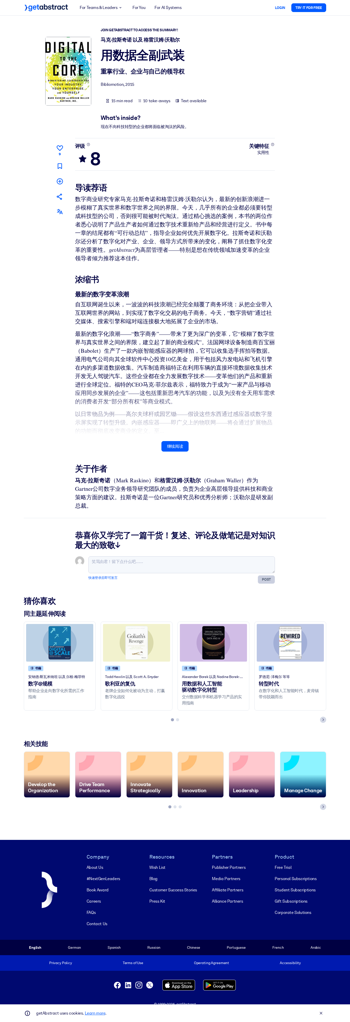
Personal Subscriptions (295, 878)
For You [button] (138, 7)
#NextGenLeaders (103, 878)
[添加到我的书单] (60, 181)
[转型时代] (290, 643)
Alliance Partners (227, 901)
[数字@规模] (59, 643)
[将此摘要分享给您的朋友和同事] (60, 196)
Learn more (95, 1013)
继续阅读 (175, 446)
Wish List (157, 867)
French (278, 947)
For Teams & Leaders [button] (98, 7)
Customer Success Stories (173, 890)
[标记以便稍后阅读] (60, 166)
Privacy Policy (60, 963)
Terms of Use (133, 963)
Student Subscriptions (295, 890)
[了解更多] (88, 144)
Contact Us (97, 923)
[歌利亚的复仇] (136, 643)
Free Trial (283, 867)
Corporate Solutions (293, 912)
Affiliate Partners (227, 890)
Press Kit (157, 901)
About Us (95, 867)
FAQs (91, 912)
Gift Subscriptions (291, 901)
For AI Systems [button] (168, 7)
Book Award (98, 890)
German (74, 947)
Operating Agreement (211, 963)
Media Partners (226, 878)
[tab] (172, 719)
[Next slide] (323, 720)
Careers (94, 901)
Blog (153, 878)
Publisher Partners (228, 867)
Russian (153, 947)
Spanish (114, 947)
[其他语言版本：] (60, 211)
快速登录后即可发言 (102, 578)
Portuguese (236, 947)
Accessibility (290, 963)
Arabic (316, 947)
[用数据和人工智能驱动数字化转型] (213, 643)
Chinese (193, 947)
